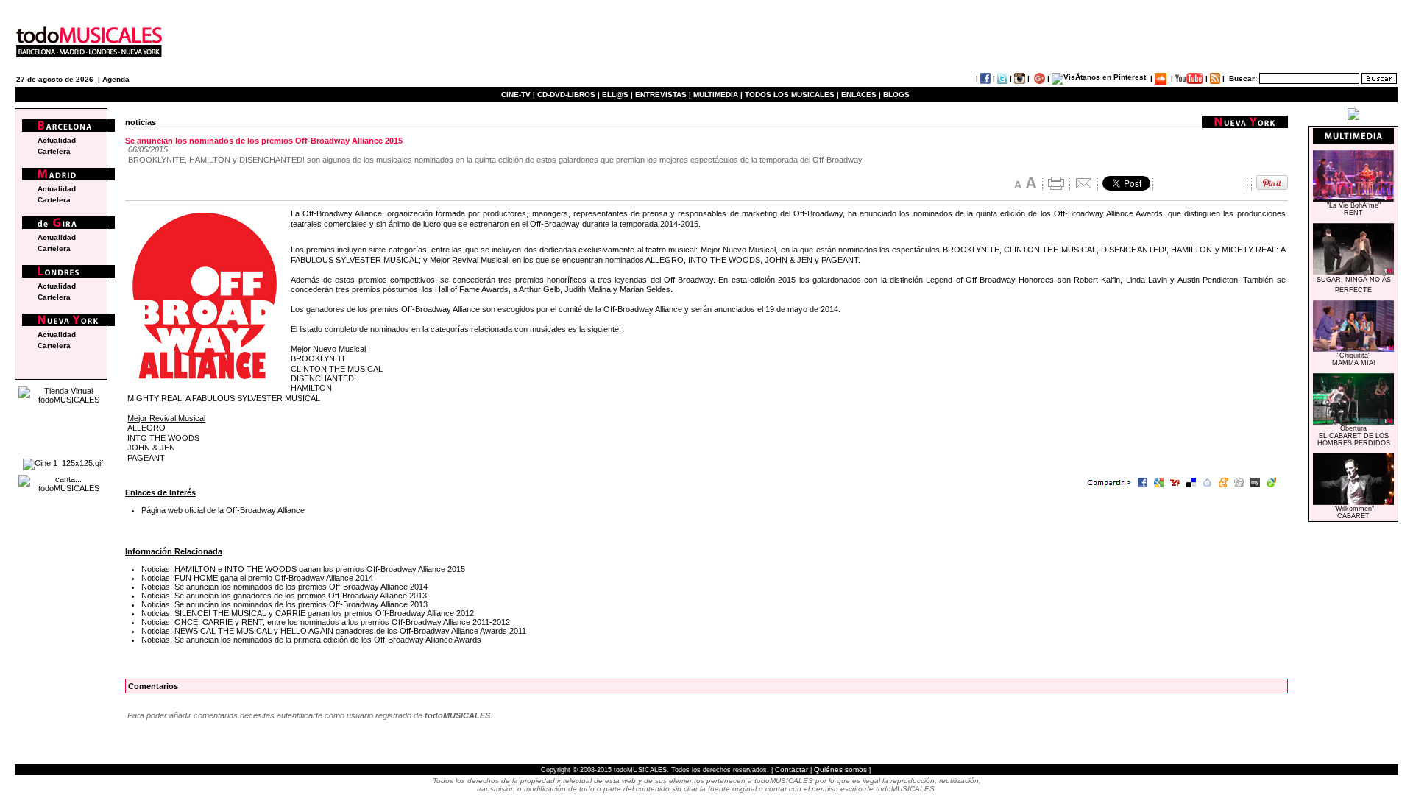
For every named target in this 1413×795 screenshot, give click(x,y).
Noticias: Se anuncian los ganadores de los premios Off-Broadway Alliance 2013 (284, 595)
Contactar (791, 770)
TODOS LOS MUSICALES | (792, 95)
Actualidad (57, 140)
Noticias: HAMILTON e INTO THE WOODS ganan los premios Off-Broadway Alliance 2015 (303, 569)
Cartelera (54, 151)
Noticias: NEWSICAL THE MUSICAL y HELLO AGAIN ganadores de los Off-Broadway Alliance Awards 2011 (333, 630)
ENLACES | (861, 95)
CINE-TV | (519, 95)
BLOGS (896, 95)
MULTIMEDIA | (718, 95)
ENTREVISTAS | (663, 95)
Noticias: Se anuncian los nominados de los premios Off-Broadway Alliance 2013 (284, 604)
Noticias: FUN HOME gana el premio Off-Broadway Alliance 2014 (257, 577)
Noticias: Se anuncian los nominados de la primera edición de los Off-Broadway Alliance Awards (311, 639)
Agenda (116, 79)
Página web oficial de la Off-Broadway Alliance (223, 510)
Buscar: (1243, 78)
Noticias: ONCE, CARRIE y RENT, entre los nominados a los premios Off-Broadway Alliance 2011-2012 (325, 622)
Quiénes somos (840, 770)
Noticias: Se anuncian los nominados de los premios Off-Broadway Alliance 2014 (284, 586)
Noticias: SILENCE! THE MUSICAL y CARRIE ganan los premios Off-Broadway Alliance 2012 (307, 613)
